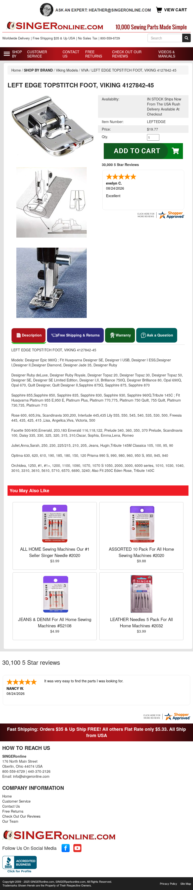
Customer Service (37, 54)
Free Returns (93, 54)
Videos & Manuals (166, 54)
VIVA (84, 70)
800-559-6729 (13, 771)
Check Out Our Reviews (126, 54)
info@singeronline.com (31, 776)
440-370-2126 (39, 771)
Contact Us (71, 54)
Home (16, 70)
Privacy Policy (168, 883)
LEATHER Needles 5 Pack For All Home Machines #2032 (141, 622)
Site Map (185, 883)
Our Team (10, 821)
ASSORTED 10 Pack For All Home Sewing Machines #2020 (141, 552)
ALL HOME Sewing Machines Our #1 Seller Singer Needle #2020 (54, 552)
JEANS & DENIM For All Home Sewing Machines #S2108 (54, 622)
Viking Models (67, 70)
